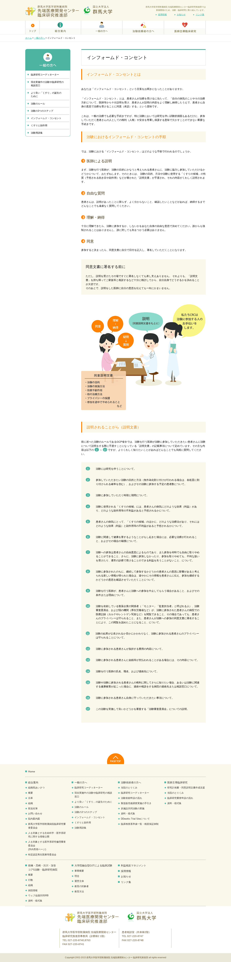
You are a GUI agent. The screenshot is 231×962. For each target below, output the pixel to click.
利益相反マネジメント (133, 865)
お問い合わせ (35, 813)
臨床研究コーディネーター (45, 74)
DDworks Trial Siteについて (135, 818)
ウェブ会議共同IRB (38, 895)
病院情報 (33, 890)
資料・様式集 (128, 813)
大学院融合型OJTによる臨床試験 (93, 865)
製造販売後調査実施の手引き (136, 803)
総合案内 (33, 782)
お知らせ (181, 14)
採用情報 (162, 14)
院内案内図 (34, 818)
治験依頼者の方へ (131, 782)
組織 (30, 803)
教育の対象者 (82, 886)
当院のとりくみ (129, 787)
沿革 (30, 798)
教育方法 (79, 891)
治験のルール (38, 103)
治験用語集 (37, 132)
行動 (30, 880)
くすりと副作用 (39, 125)
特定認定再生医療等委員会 (42, 854)
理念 (77, 876)
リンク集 (200, 14)
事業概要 (79, 870)
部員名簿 (33, 808)
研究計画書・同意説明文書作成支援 (186, 787)
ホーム (28, 38)
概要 (30, 792)
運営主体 (79, 881)
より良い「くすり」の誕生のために (93, 801)
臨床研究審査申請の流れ (180, 798)
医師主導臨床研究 (177, 782)
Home (31, 771)
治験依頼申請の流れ (131, 798)
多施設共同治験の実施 (132, 808)
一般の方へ (39, 38)
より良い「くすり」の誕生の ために (46, 94)
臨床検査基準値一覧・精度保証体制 (139, 824)
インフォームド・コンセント (46, 118)
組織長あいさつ (36, 787)
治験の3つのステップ (42, 110)
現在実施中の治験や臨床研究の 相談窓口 (47, 84)
